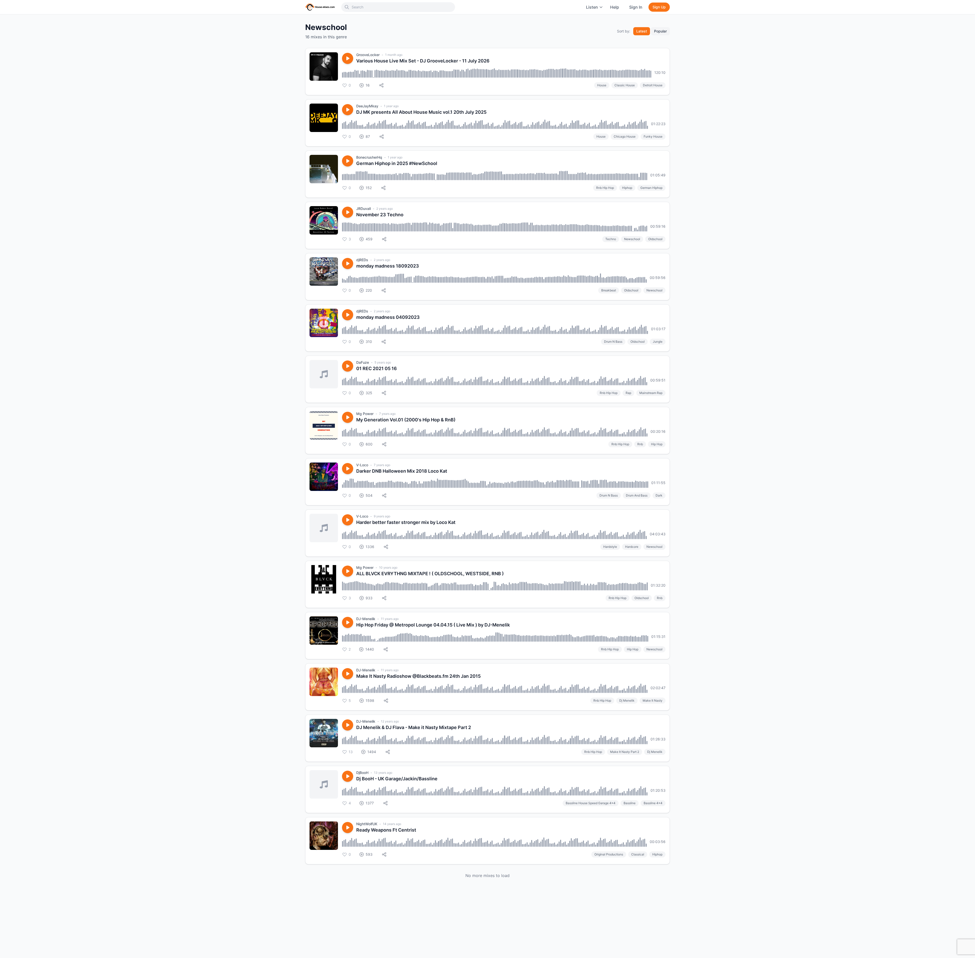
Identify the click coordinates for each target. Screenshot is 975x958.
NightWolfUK (366, 824)
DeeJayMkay (367, 106)
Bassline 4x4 (653, 803)
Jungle (657, 341)
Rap (628, 393)
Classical (637, 854)
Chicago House (625, 136)
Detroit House (652, 85)
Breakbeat (608, 290)
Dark (659, 495)
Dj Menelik (627, 700)
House (601, 85)
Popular (660, 31)
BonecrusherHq (369, 157)
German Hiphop (651, 188)
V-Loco (362, 465)
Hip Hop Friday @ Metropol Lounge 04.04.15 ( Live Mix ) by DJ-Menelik (433, 624)
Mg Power (364, 413)
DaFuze (362, 362)
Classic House (624, 85)
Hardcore (631, 547)
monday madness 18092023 (387, 266)
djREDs (362, 260)
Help (614, 7)
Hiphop (627, 188)
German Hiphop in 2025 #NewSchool (396, 163)
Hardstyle (610, 547)
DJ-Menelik (365, 619)
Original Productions (608, 854)
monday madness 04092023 (388, 317)
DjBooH (362, 772)
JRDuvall (363, 208)
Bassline (630, 803)
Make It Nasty (652, 700)
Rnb (640, 444)
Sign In (635, 7)
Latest (641, 31)
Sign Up (659, 7)
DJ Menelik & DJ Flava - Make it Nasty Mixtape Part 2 (413, 727)
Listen (592, 7)
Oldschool (655, 239)
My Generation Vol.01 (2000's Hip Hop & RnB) (406, 419)
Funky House (653, 136)
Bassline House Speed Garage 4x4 (590, 803)
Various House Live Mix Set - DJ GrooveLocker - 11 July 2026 (423, 60)
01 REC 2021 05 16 (376, 368)
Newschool (632, 239)
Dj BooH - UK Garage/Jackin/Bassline (396, 778)
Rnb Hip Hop (605, 188)
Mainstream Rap (650, 393)
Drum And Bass (636, 495)
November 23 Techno (379, 214)
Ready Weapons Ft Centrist (386, 830)
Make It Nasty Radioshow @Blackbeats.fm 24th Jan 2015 (418, 676)
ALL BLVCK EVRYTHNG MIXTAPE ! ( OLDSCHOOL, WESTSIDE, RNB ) (430, 573)
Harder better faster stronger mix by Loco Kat (406, 522)
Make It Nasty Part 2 (624, 752)
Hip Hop (656, 444)
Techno (610, 239)
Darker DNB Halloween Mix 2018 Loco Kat (401, 471)
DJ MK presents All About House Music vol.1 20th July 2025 (421, 112)
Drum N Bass (613, 341)
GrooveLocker (368, 55)
